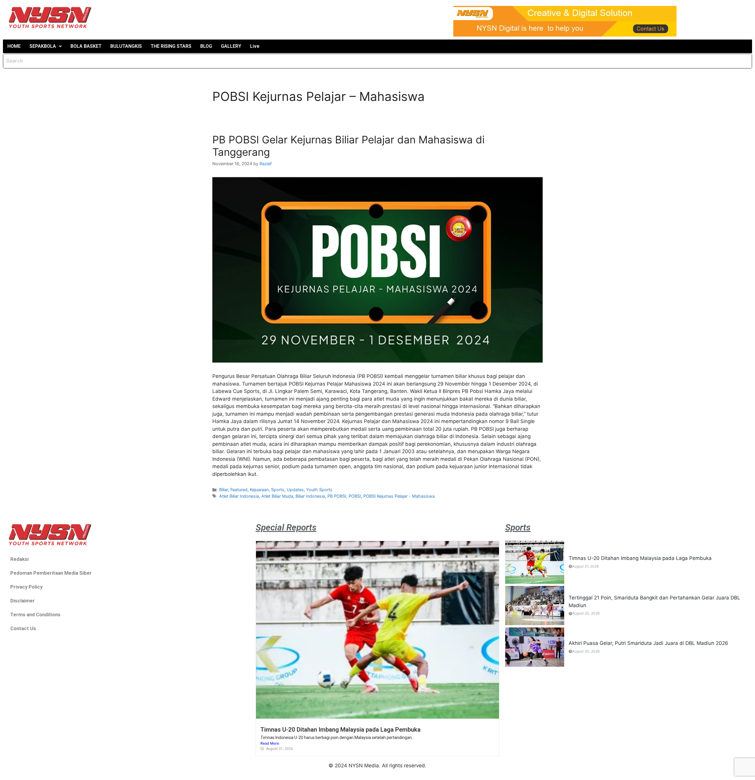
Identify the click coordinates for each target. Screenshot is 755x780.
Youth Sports (319, 489)
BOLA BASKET (85, 46)
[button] (45, 46)
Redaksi (19, 559)
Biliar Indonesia (310, 496)
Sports (277, 489)
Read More (269, 743)
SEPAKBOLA (42, 46)
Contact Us (23, 628)
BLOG (206, 46)
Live (255, 46)
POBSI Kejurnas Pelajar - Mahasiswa (399, 496)
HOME (14, 46)
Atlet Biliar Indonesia (239, 496)
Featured (238, 489)
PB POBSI (336, 496)
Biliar (223, 489)
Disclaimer (22, 601)
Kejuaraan (259, 489)
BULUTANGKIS (126, 46)
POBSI (355, 496)
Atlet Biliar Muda (277, 496)
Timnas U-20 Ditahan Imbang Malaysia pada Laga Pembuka (340, 729)
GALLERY (231, 46)
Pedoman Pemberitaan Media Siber (51, 573)
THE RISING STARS (171, 46)
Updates (295, 489)
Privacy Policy (26, 587)
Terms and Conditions (35, 614)
